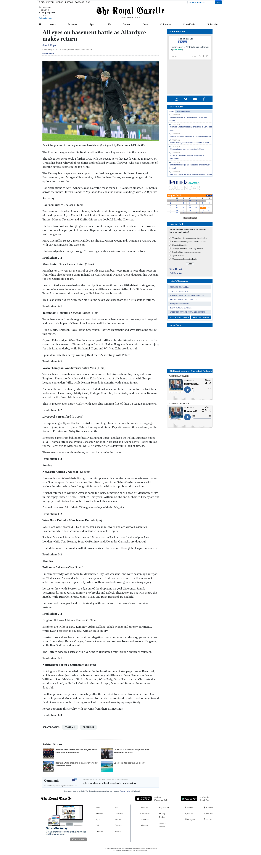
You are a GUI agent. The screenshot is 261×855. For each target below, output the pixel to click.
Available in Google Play (204, 798)
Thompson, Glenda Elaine (179, 303)
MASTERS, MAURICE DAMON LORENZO (187, 295)
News (53, 24)
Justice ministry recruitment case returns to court (189, 143)
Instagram (191, 819)
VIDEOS (59, 2)
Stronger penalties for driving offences (187, 248)
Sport (92, 24)
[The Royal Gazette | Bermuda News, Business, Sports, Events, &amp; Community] (130, 11)
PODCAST (79, 2)
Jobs (145, 24)
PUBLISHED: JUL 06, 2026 (179, 403)
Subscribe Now (45, 18)
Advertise (144, 825)
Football (70, 727)
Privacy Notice (162, 815)
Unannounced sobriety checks (184, 259)
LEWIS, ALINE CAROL (179, 291)
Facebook (190, 807)
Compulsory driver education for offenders (189, 237)
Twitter (190, 813)
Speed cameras (178, 255)
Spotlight (88, 727)
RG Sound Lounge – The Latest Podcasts (190, 371)
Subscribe (212, 24)
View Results (176, 269)
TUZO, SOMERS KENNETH (181, 307)
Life (109, 24)
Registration (164, 807)
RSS (88, 2)
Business (72, 24)
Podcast (208, 819)
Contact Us (145, 813)
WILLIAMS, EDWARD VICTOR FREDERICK (187, 312)
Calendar (118, 825)
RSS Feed (209, 813)
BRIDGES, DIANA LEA (179, 287)
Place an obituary (202, 317)
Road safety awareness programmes (186, 252)
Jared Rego (49, 45)
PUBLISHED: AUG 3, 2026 (179, 376)
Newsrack (118, 831)
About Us (144, 807)
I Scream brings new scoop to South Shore (186, 149)
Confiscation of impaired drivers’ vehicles (189, 241)
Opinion (127, 24)
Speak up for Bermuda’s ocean (129, 763)
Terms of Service (125, 791)
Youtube (209, 807)
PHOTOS (69, 2)
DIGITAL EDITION (46, 2)
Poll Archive (175, 273)
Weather (118, 819)
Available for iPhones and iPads (161, 798)
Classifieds (189, 24)
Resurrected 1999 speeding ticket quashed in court (190, 136)
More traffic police (179, 245)
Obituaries (165, 24)
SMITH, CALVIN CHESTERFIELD (183, 299)
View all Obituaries (179, 317)
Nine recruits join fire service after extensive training (190, 174)
